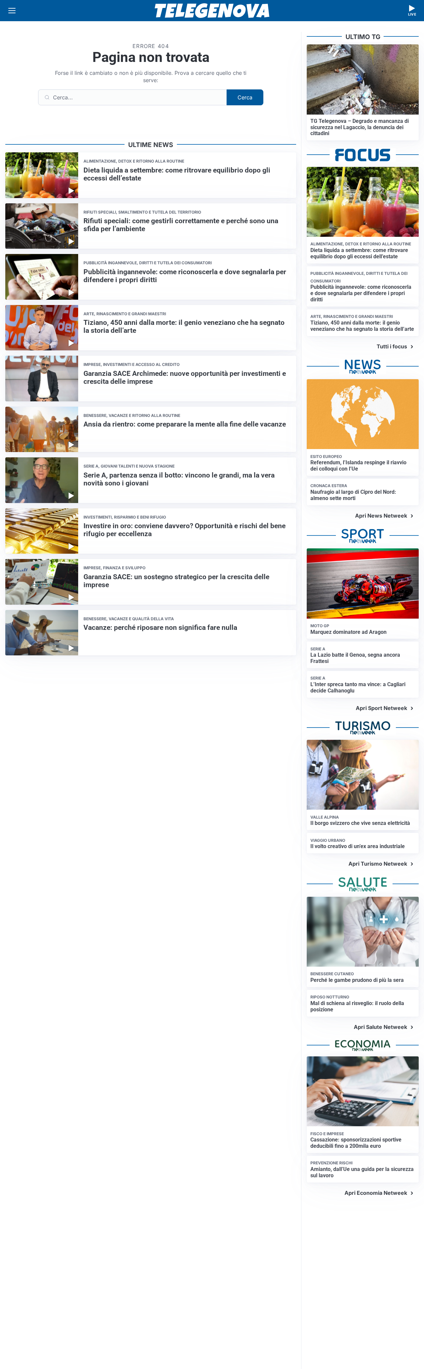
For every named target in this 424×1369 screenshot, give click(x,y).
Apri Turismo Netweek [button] (377, 863)
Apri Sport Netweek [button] (381, 708)
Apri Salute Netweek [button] (380, 1027)
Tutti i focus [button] (392, 346)
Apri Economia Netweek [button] (375, 1193)
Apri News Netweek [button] (381, 515)
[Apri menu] (12, 10)
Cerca (245, 97)
